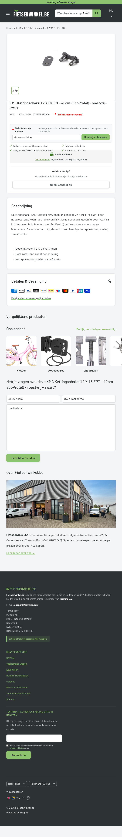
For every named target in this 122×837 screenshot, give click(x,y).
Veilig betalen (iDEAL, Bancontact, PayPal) (33, 150)
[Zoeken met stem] (83, 13)
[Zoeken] (96, 13)
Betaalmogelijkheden (17, 687)
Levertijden (12, 669)
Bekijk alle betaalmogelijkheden (31, 298)
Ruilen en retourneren (17, 675)
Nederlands (14, 783)
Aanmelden (18, 755)
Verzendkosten (42, 159)
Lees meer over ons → (20, 553)
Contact (10, 657)
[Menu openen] (8, 13)
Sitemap (10, 699)
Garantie (10, 681)
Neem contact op (61, 184)
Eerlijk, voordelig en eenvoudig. (96, 329)
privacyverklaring (17, 748)
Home (9, 27)
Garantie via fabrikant (75, 150)
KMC (18, 27)
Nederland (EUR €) (40, 783)
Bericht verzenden (23, 458)
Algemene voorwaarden (18, 693)
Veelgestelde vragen (16, 663)
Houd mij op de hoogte (95, 137)
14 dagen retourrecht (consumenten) (30, 146)
